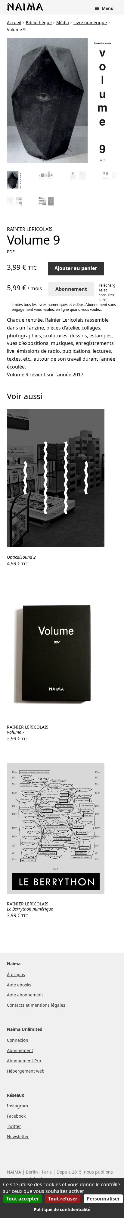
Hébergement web (26, 1071)
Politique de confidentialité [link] (62, 1209)
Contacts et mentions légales (36, 1005)
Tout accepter (22, 1198)
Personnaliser (103, 1198)
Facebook (16, 1116)
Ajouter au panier (75, 268)
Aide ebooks (19, 985)
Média (62, 22)
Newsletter (18, 1136)
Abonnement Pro (24, 1061)
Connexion (17, 1040)
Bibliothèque (39, 22)
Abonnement (71, 289)
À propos (16, 974)
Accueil (14, 22)
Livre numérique (90, 22)
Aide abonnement (25, 995)
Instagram (17, 1106)
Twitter (14, 1126)
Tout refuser (62, 1198)
